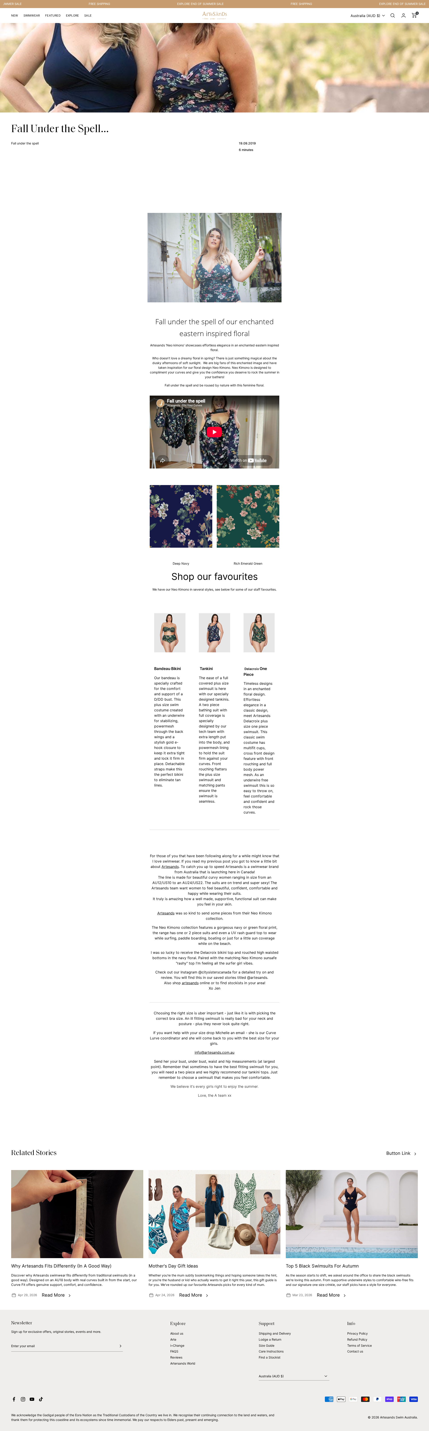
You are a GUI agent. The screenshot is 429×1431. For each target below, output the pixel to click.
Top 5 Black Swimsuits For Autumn (322, 1266)
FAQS (174, 1351)
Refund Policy (357, 1339)
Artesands (170, 866)
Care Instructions (271, 1351)
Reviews (176, 1357)
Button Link (398, 1153)
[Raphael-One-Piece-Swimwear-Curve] (259, 632)
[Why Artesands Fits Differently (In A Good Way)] (77, 1214)
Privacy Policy (357, 1333)
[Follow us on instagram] (23, 1399)
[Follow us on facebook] (14, 1399)
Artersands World (182, 1363)
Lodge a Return (270, 1339)
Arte (173, 1339)
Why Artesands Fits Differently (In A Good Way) (61, 1266)
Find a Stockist (269, 1357)
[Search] (392, 15)
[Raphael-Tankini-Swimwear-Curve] (214, 632)
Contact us (355, 1351)
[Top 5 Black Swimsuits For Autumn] (352, 1214)
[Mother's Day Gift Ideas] (215, 1214)
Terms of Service (359, 1345)
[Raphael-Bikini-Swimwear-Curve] (169, 632)
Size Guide (266, 1345)
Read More (53, 1295)
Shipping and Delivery (275, 1333)
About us (176, 1333)
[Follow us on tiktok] (41, 1399)
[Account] (403, 15)
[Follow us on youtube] (32, 1399)
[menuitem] (14, 17)
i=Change (177, 1345)
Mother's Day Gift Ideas (173, 1266)
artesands (190, 983)
